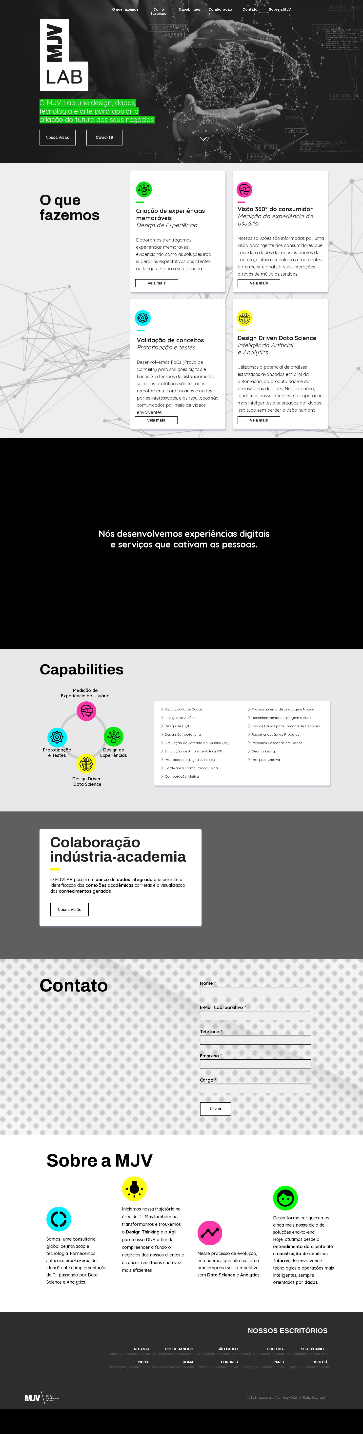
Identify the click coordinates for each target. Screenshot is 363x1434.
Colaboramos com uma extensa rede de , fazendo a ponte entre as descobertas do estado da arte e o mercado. (119, 885)
